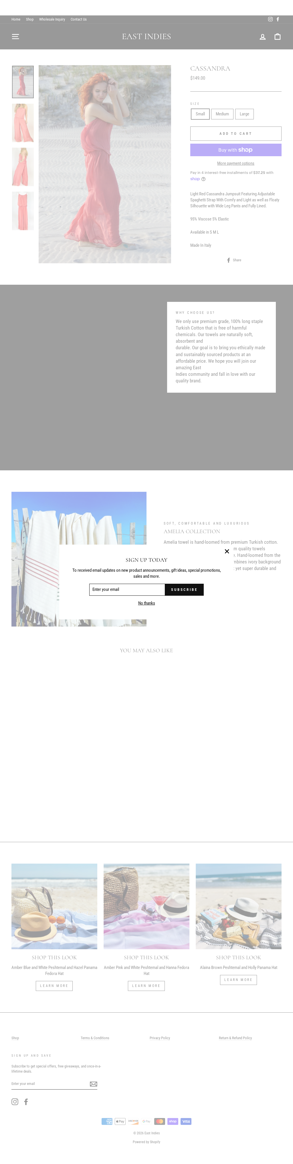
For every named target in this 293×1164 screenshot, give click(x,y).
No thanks (146, 603)
